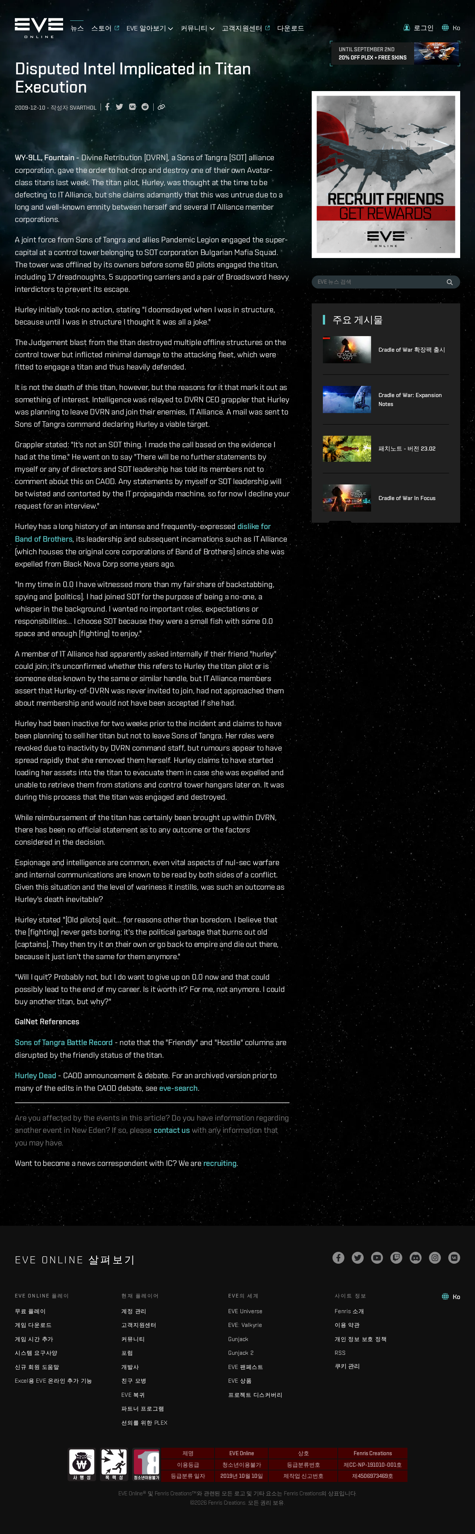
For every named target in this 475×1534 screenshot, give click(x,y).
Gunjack (238, 1339)
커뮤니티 (133, 1339)
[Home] (39, 36)
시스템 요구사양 (36, 1353)
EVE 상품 (240, 1380)
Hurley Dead (35, 1075)
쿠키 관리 (347, 1366)
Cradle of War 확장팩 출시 (412, 349)
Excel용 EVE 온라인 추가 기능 (53, 1380)
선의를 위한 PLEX (144, 1422)
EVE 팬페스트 (245, 1367)
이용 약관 (347, 1325)
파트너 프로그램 (142, 1408)
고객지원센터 (139, 1325)
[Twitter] (358, 1258)
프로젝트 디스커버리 (255, 1395)
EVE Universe (245, 1311)
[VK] (454, 1258)
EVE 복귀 (133, 1395)
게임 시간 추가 (34, 1339)
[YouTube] (377, 1258)
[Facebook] (338, 1258)
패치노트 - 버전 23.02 (407, 448)
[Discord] (416, 1258)
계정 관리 (134, 1311)
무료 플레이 (30, 1311)
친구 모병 (134, 1380)
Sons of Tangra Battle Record (64, 1042)
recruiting (220, 1163)
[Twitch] (396, 1258)
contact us (172, 1130)
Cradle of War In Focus (407, 498)
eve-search (178, 1088)
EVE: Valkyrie (245, 1325)
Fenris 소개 (349, 1311)
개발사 (130, 1367)
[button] (418, 28)
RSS (340, 1353)
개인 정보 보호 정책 (361, 1339)
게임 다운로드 (33, 1325)
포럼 (127, 1353)
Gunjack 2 (241, 1353)
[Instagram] (435, 1258)
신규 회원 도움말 (37, 1367)
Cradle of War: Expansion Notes (410, 399)
